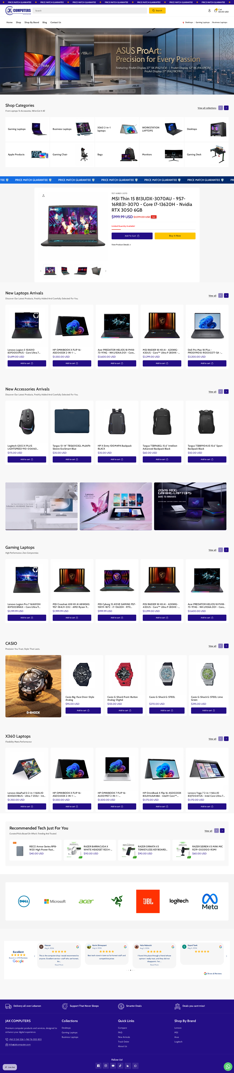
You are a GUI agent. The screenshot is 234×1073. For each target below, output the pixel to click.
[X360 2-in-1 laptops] (117, 129)
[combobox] (90, 10)
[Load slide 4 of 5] (119, 91)
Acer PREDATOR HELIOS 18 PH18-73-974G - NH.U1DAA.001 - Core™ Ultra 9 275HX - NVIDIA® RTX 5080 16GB (117, 351)
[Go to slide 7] (128, 970)
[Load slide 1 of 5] (106, 91)
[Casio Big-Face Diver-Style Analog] (83, 675)
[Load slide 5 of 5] (123, 91)
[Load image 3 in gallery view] (81, 271)
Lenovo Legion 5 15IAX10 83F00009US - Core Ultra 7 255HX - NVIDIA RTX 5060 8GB (25, 351)
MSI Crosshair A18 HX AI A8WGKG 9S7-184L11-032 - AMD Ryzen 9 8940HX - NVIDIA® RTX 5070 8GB (71, 606)
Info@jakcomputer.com (20, 1044)
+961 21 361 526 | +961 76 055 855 (25, 1039)
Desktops (66, 1028)
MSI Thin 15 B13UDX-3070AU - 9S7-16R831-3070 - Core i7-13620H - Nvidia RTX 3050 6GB (152, 204)
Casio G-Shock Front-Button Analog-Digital (122, 698)
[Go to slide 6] (126, 970)
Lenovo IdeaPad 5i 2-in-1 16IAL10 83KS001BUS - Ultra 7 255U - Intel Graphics (27, 794)
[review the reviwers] (77, 946)
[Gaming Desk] (206, 154)
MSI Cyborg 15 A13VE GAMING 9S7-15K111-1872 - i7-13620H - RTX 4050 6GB (117, 606)
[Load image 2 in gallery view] (65, 271)
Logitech (178, 1041)
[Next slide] (128, 91)
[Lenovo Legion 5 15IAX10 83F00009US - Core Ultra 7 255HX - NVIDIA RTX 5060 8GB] (27, 326)
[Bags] (117, 154)
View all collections (207, 108)
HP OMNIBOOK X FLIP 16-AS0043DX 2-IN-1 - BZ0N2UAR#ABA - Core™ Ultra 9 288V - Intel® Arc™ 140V (71, 351)
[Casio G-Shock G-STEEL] (167, 675)
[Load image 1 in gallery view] (50, 271)
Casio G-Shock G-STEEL (162, 697)
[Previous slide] (100, 91)
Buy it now (175, 235)
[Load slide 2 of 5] (110, 91)
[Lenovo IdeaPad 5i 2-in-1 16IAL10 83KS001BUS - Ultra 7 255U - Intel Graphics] (27, 769)
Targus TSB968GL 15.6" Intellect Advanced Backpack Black (160, 447)
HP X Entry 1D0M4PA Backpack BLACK (115, 447)
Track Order (123, 1041)
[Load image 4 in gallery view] (96, 271)
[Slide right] (226, 108)
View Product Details (120, 244)
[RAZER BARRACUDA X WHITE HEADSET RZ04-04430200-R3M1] (74, 850)
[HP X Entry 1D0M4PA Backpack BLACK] (117, 422)
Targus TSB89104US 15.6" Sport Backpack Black (205, 447)
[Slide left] (220, 108)
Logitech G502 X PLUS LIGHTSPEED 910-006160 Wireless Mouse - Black (22, 447)
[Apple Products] (27, 154)
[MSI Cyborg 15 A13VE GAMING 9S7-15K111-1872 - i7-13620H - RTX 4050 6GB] (117, 580)
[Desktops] (206, 129)
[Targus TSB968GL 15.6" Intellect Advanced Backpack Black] (162, 422)
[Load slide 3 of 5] (115, 91)
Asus (176, 1037)
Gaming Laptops (69, 1032)
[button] (221, 10)
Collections (70, 1021)
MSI (176, 1032)
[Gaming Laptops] (27, 129)
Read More (59, 965)
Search (159, 10)
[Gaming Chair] (72, 154)
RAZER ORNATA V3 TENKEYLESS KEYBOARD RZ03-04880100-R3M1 (152, 848)
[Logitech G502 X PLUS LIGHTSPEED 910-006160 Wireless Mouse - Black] (27, 422)
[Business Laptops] (72, 129)
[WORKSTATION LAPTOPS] (162, 129)
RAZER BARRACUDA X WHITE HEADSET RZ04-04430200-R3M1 (97, 848)
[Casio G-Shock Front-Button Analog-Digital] (125, 675)
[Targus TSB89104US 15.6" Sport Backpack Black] (207, 422)
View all (212, 295)
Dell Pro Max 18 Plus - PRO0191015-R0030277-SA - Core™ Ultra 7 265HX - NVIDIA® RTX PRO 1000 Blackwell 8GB (205, 351)
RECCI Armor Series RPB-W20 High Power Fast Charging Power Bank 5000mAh (43, 848)
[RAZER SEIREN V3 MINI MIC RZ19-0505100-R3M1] (183, 850)
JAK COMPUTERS (18, 1021)
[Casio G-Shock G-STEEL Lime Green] (208, 675)
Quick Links (126, 1021)
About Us (122, 1046)
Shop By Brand (185, 1021)
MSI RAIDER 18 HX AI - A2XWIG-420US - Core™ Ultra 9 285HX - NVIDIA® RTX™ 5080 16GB (160, 351)
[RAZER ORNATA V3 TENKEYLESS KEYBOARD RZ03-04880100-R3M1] (128, 850)
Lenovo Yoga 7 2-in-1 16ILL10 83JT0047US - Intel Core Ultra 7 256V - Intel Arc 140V (205, 794)
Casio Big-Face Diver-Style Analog (80, 698)
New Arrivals (124, 1037)
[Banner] (24, 901)
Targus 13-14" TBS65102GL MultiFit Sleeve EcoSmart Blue (71, 447)
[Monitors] (162, 154)
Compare (122, 1028)
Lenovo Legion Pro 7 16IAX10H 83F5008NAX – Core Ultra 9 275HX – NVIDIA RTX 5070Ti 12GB (26, 606)
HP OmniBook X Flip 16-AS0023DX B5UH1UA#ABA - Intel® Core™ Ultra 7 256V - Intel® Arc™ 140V (162, 794)
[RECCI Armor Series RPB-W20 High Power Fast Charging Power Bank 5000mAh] (20, 850)
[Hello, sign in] (209, 10)
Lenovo (178, 1028)
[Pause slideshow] (133, 91)
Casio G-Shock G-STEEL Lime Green (207, 698)
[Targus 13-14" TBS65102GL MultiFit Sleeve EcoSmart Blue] (72, 422)
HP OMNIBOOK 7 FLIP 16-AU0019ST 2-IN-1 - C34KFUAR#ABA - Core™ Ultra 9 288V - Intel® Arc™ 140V (116, 794)
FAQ (120, 1032)
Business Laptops (70, 1037)
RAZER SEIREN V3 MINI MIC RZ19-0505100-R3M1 (207, 848)
